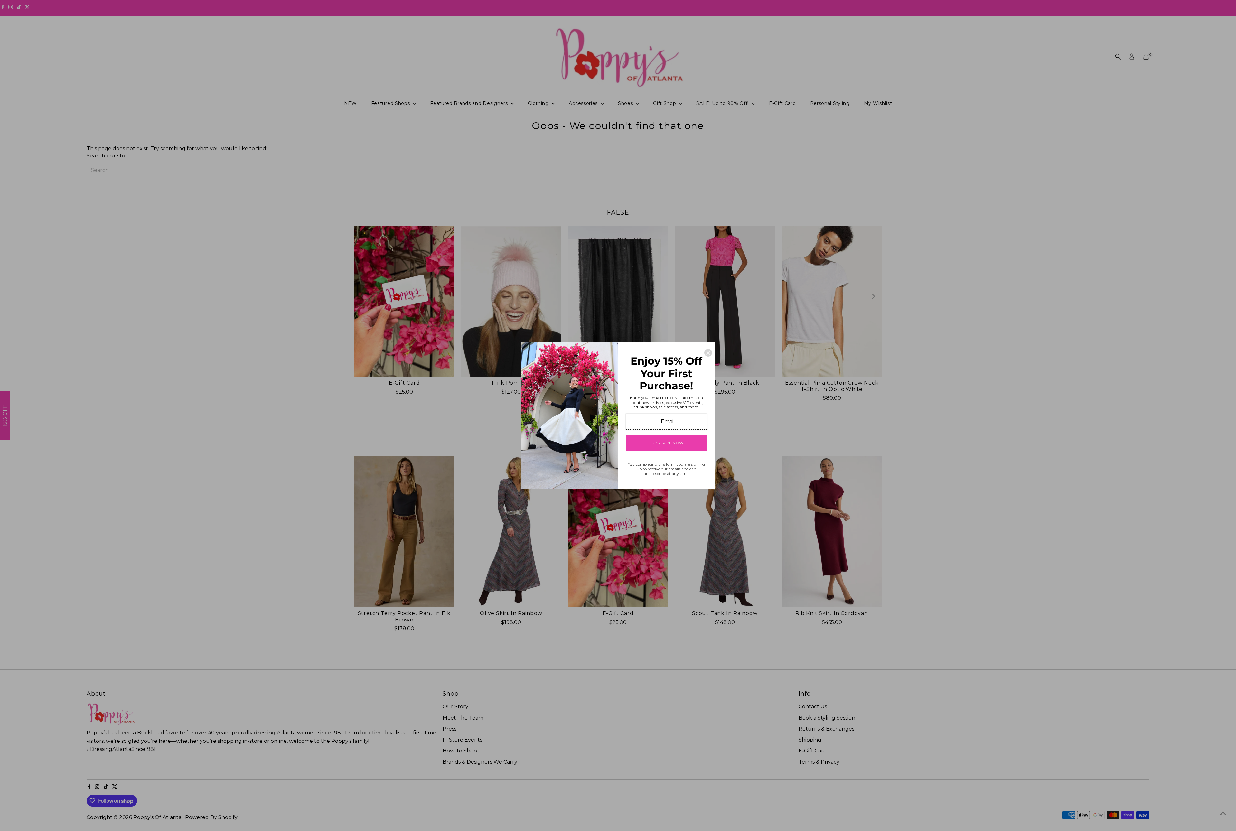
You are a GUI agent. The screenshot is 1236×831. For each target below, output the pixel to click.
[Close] (708, 353)
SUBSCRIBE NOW (666, 442)
